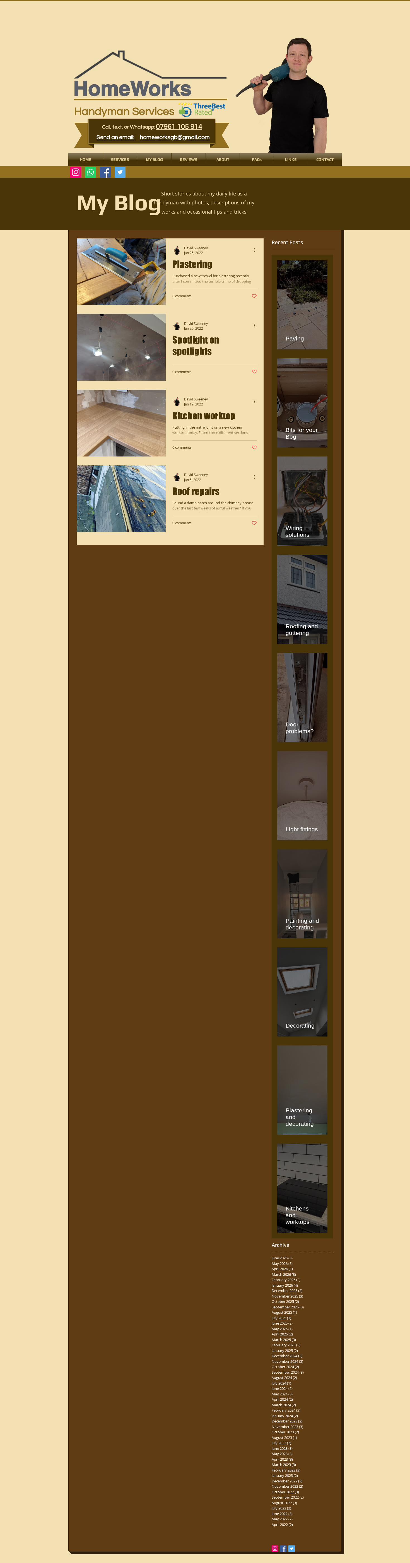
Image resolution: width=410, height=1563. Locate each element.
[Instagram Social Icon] (275, 1548)
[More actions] (256, 250)
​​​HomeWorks (132, 88)
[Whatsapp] (90, 172)
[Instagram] (75, 172)
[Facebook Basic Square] (283, 1548)
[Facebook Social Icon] (105, 172)
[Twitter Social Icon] (120, 172)
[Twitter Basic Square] (291, 1548)
